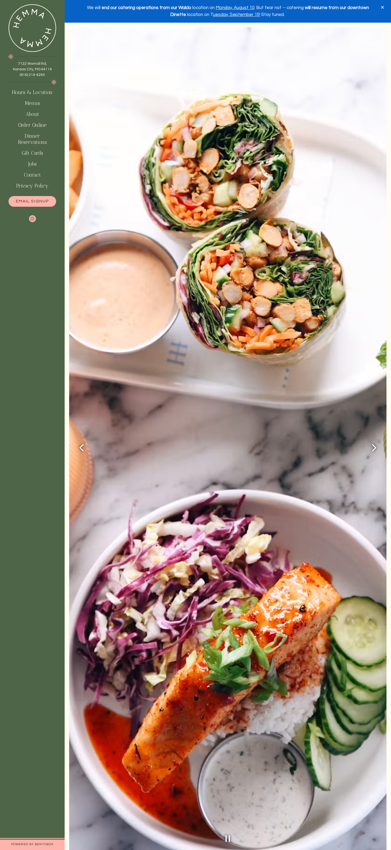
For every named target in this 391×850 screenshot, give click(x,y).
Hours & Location (32, 92)
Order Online (33, 125)
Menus (32, 103)
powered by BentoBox (38, 844)
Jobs (32, 164)
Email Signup (32, 201)
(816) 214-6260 (32, 75)
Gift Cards (33, 153)
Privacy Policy (33, 185)
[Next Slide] (373, 447)
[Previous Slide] (81, 447)
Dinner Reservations (37, 139)
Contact (32, 175)
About (32, 114)
